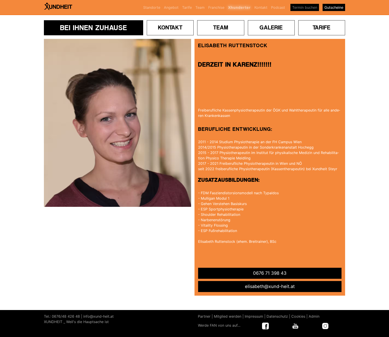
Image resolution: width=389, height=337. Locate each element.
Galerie (271, 27)
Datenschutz (277, 316)
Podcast (278, 7)
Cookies (298, 316)
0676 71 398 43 (270, 273)
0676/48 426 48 (66, 316)
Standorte (151, 7)
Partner (204, 316)
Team (200, 7)
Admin (314, 316)
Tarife (187, 7)
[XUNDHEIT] (61, 7)
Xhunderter (239, 7)
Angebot (171, 7)
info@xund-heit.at (98, 316)
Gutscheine (333, 7)
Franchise (216, 7)
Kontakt (260, 7)
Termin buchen (304, 7)
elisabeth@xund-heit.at (270, 286)
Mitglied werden (227, 316)
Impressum (254, 316)
